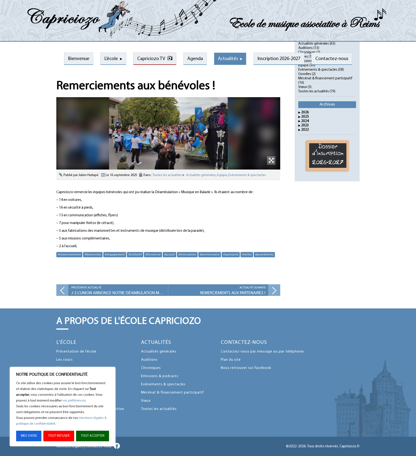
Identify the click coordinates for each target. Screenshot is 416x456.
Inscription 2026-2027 (278, 58)
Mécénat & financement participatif (325, 78)
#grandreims (264, 254)
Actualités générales (201, 175)
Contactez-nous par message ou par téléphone (262, 352)
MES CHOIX (29, 436)
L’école (111, 58)
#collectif (135, 254)
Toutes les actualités (167, 175)
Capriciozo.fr (349, 446)
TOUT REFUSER (59, 436)
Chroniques (151, 368)
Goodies (304, 74)
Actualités (228, 58)
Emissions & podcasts (159, 376)
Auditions (305, 48)
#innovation (187, 254)
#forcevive (153, 254)
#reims (247, 254)
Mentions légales (69, 446)
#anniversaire (210, 254)
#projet (169, 254)
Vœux (302, 87)
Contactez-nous (244, 342)
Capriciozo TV (151, 58)
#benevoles (92, 254)
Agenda (195, 58)
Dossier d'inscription (328, 155)
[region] (63, 406)
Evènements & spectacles (247, 175)
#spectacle (230, 254)
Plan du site (231, 360)
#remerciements (69, 254)
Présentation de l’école (76, 352)
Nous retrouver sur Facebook (246, 368)
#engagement (115, 254)
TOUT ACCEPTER (92, 436)
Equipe (222, 175)
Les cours (64, 360)
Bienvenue (78, 58)
